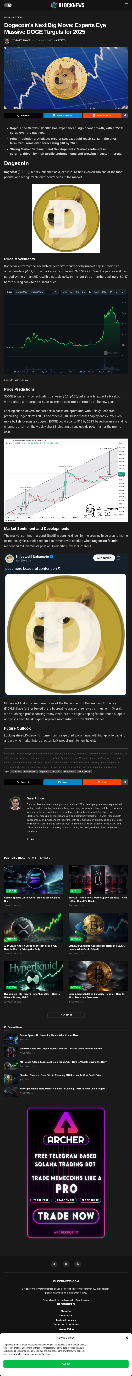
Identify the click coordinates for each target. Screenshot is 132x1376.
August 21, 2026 (13, 954)
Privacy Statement (75, 1371)
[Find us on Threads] (77, 1264)
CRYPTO (17, 17)
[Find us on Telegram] (66, 1264)
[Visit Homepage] (68, 5)
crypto (43, 771)
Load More (66, 1015)
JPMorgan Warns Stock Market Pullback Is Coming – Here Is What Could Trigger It (63, 1088)
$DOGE (16, 771)
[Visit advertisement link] (66, 1173)
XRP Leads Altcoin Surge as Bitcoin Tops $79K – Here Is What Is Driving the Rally (63, 1062)
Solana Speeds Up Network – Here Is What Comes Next (49, 1035)
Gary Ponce (22, 40)
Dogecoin (10, 172)
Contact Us (66, 1315)
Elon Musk (84, 771)
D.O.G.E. (55, 771)
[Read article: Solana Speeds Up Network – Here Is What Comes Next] (33, 880)
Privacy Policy (66, 1329)
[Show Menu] (126, 5)
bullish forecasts (23, 421)
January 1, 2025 (44, 40)
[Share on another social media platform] (125, 115)
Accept (66, 1363)
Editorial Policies (66, 1320)
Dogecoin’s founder (105, 541)
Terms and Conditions (66, 1324)
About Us (66, 1311)
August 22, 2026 (13, 905)
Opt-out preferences (56, 1371)
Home (7, 17)
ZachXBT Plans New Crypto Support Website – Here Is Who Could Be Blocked (61, 1048)
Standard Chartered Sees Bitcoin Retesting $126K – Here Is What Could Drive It (61, 1075)
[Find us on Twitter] (54, 1264)
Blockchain (30, 771)
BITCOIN (11, 939)
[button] (127, 1337)
